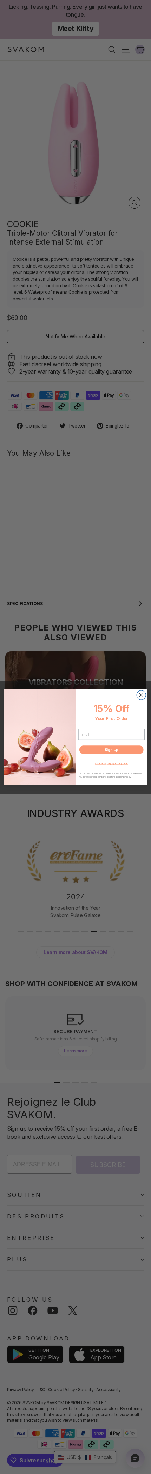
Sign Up (111, 750)
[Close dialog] (141, 695)
